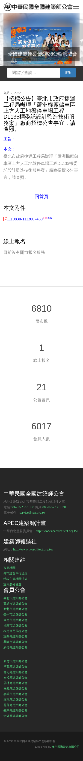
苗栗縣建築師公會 (15, 666)
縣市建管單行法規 (15, 573)
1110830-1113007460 (29, 219)
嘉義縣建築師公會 (15, 688)
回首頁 (41, 196)
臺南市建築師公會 (15, 620)
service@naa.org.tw (32, 512)
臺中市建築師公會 (15, 614)
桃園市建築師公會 (15, 625)
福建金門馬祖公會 (15, 631)
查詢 (68, 72)
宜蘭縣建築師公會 (15, 636)
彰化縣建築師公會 (15, 672)
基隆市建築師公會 (15, 642)
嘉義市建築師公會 (15, 694)
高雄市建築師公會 (15, 603)
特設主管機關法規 (15, 579)
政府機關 (9, 568)
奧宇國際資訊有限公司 (66, 746)
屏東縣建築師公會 (15, 699)
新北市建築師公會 (15, 609)
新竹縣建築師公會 (15, 647)
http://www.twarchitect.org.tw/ (33, 549)
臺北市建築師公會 (15, 598)
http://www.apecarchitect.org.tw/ (57, 531)
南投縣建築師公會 (15, 677)
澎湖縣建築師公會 (15, 716)
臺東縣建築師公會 (15, 710)
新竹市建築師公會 (15, 661)
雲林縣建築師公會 (15, 683)
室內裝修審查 (12, 584)
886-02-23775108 (22, 507)
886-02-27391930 (54, 507)
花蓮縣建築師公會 (15, 705)
